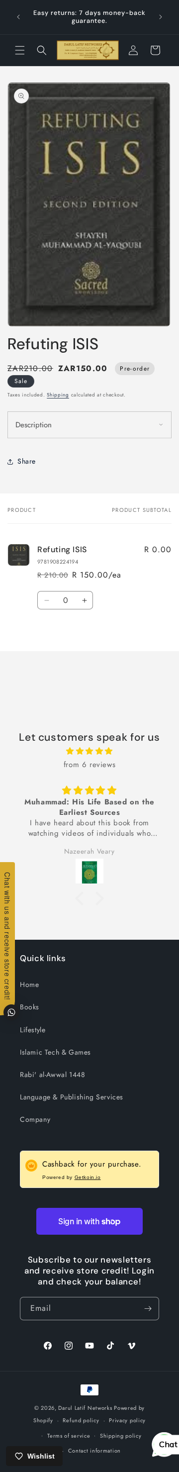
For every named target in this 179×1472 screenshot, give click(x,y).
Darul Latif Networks (85, 1408)
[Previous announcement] (18, 17)
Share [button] (26, 486)
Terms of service (68, 1436)
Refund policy (81, 1420)
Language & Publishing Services (71, 1097)
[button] (20, 50)
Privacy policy (127, 1420)
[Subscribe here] (148, 1308)
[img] (89, 751)
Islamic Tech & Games (55, 1052)
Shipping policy (121, 1436)
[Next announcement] (161, 17)
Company (35, 1119)
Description (33, 450)
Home (29, 984)
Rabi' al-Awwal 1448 (52, 1074)
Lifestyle (32, 1030)
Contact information (94, 1451)
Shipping (58, 394)
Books (29, 1007)
